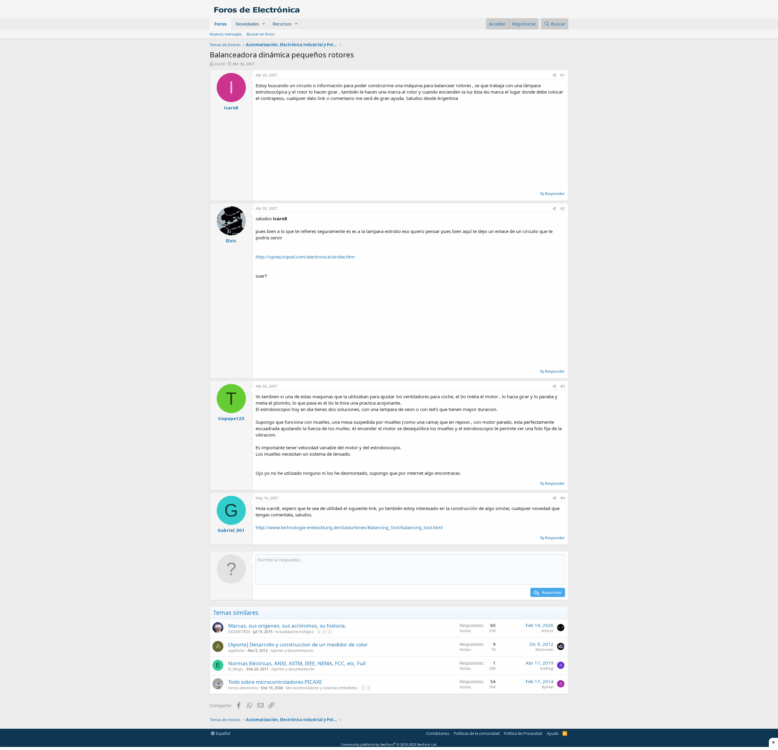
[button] (264, 23)
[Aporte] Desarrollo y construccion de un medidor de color (298, 644)
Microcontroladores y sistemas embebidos (322, 687)
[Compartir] (554, 75)
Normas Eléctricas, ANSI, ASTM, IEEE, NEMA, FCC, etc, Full (297, 663)
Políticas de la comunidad (477, 733)
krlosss (547, 630)
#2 (562, 208)
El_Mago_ (236, 669)
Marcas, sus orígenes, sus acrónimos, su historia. (287, 625)
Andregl (546, 668)
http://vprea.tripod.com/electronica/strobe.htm (305, 257)
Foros (220, 24)
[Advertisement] (410, 144)
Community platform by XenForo (389, 744)
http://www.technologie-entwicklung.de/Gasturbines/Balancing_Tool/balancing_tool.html (349, 527)
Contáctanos (437, 733)
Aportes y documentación (292, 650)
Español (222, 733)
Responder (555, 193)
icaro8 (219, 64)
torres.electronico (243, 687)
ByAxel (547, 687)
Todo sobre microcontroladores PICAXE (275, 681)
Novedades (247, 24)
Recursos (282, 24)
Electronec (544, 649)
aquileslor (236, 650)
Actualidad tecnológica (294, 631)
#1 (562, 75)
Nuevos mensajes (226, 34)
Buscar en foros (260, 34)
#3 (562, 386)
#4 (562, 498)
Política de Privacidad (523, 733)
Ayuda (552, 733)
